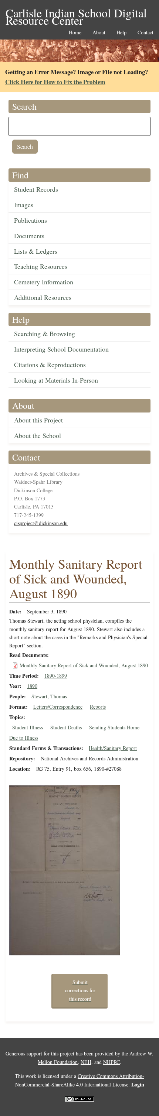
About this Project (38, 419)
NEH (86, 1061)
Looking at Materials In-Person (56, 380)
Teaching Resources (40, 266)
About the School (37, 435)
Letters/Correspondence (57, 706)
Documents (29, 235)
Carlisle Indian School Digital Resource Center (76, 13)
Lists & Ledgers (35, 251)
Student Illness (27, 727)
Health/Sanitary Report (113, 748)
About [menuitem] (98, 33)
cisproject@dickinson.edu (41, 523)
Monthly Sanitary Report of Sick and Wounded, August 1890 (84, 665)
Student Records (36, 189)
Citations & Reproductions (50, 364)
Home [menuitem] (75, 33)
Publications (30, 220)
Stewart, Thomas (49, 696)
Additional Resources (42, 297)
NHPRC (111, 1061)
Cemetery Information (43, 281)
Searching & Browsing (44, 333)
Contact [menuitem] (145, 33)
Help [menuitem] (121, 33)
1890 (32, 685)
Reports (98, 706)
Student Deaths (66, 727)
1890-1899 (55, 675)
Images (23, 204)
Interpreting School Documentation (61, 349)
